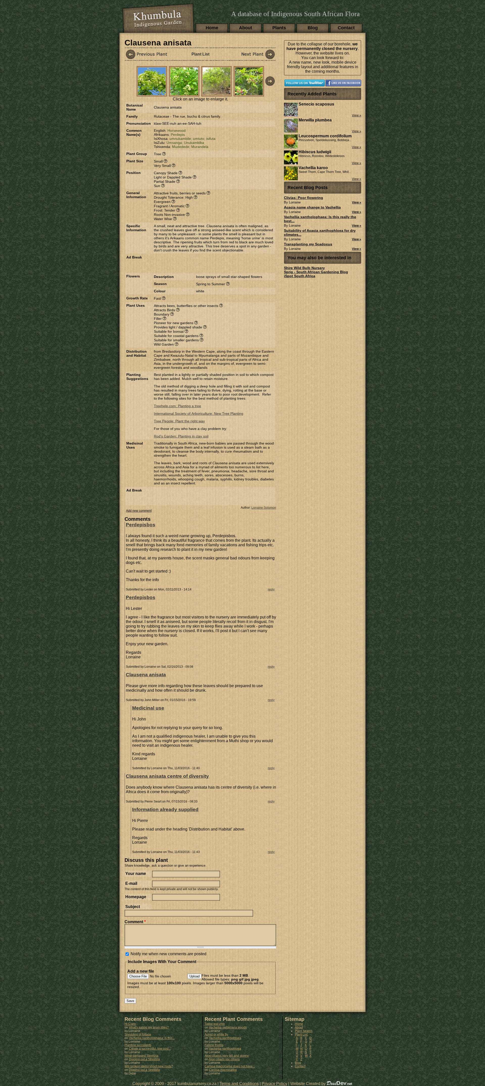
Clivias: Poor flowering (303, 198)
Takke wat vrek (215, 1024)
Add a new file (140, 971)
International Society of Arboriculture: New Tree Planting (198, 413)
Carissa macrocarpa (223, 1070)
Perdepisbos (140, 524)
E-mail (131, 883)
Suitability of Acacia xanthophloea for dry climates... (320, 232)
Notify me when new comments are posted (168, 954)
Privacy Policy (274, 1083)
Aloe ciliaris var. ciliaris (224, 1059)
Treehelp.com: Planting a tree (177, 406)
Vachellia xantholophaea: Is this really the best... (320, 219)
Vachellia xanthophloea (225, 1038)
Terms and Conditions (239, 1083)
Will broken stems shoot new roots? (149, 1066)
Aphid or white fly (216, 1034)
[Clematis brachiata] (253, 54)
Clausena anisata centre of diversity (167, 776)
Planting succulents (138, 1045)
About (245, 27)
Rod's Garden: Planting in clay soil (181, 436)
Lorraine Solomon (263, 507)
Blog (313, 27)
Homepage (135, 897)
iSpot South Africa (299, 276)
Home (212, 27)
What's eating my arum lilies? (149, 1027)
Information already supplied (165, 809)
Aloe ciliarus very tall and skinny (227, 1055)
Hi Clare (130, 1024)
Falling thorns (214, 1045)
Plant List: (301, 1034)
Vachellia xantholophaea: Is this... (152, 1038)
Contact (346, 27)
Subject (132, 906)
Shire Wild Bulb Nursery (304, 268)
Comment (135, 922)
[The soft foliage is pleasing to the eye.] (184, 94)
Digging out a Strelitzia (144, 1059)
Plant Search (303, 1031)
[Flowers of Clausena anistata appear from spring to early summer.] (152, 94)
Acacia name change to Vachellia (312, 207)
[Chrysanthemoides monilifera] (147, 54)
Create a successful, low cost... (150, 1048)
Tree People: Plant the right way (179, 421)
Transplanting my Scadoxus (308, 244)
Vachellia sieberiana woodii (228, 1027)
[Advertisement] (213, 262)
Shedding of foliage (138, 1034)
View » (356, 202)
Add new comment (139, 510)
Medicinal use (148, 708)
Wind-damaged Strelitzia (141, 1055)
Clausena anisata (146, 674)
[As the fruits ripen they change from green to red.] (249, 94)
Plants (279, 27)
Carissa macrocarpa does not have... (230, 1066)
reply (271, 589)
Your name (135, 873)
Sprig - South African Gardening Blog (316, 272)
